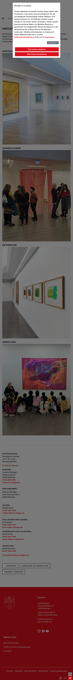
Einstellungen (52, 43)
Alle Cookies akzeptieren (37, 54)
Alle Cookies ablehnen (37, 49)
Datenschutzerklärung (23, 37)
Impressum (49, 37)
